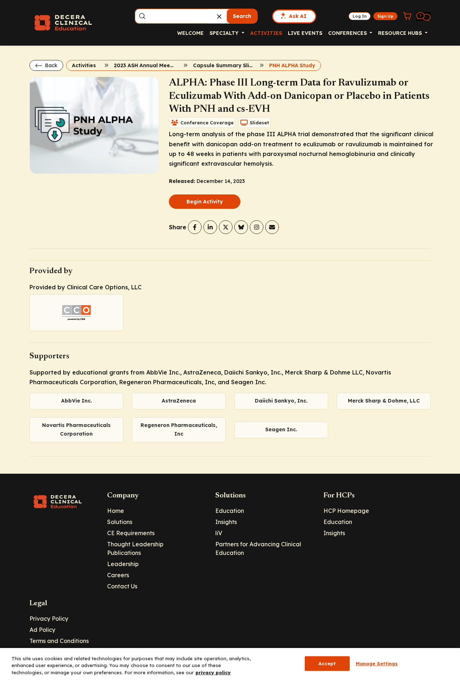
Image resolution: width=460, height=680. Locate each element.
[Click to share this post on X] (226, 227)
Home (115, 510)
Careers (118, 575)
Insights (226, 521)
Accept (327, 663)
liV (218, 533)
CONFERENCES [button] (348, 33)
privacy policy (213, 672)
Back (50, 65)
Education (229, 510)
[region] (230, 664)
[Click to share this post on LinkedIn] (210, 227)
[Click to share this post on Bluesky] (241, 227)
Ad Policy (42, 629)
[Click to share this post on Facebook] (195, 227)
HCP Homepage (346, 510)
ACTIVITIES (266, 33)
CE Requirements (131, 533)
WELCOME (190, 33)
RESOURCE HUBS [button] (400, 33)
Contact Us (122, 586)
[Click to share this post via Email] (272, 227)
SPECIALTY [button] (225, 33)
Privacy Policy (48, 618)
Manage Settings (377, 663)
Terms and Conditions (59, 640)
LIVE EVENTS (305, 33)
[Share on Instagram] (256, 227)
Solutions (119, 521)
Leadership (123, 564)
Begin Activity (205, 201)
